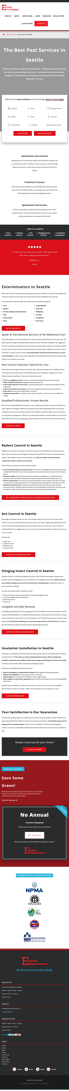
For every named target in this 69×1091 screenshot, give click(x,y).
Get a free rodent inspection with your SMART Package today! (30, 497)
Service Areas (5, 1055)
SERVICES (8, 16)
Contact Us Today (13, 426)
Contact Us (5, 1064)
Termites (53, 117)
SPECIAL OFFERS (58, 16)
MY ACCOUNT (28, 23)
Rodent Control (19, 234)
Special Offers (6, 1059)
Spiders (13, 117)
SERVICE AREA (27, 16)
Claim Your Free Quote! (15, 696)
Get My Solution (44, 133)
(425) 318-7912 (8, 1012)
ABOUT (16, 16)
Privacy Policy (5, 1061)
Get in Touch (34, 835)
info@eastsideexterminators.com (11, 1008)
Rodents (14, 108)
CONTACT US (41, 23)
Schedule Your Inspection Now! (18, 555)
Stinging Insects (56, 108)
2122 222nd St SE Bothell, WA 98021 (12, 987)
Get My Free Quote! (13, 328)
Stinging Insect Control (44, 234)
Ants (32, 108)
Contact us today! (34, 750)
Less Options (23, 133)
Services (4, 1048)
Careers (4, 1052)
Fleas (32, 117)
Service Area (11, 34)
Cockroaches (15, 125)
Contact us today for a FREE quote (20, 632)
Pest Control (8, 234)
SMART (37, 16)
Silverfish (34, 125)
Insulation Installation (60, 234)
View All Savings (8, 800)
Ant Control (30, 234)
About (3, 1050)
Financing (4, 1057)
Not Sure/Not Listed (53, 125)
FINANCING (46, 16)
